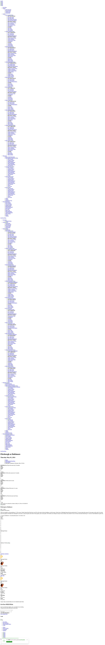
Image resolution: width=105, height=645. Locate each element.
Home (6, 460)
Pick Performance (6, 201)
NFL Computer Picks (12, 239)
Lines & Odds (8, 406)
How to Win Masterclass (10, 384)
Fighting (7, 449)
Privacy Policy (6, 628)
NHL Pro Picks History (12, 371)
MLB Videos (10, 278)
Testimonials (7, 227)
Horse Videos (10, 306)
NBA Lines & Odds (11, 343)
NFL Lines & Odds (11, 241)
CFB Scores (10, 259)
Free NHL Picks (11, 369)
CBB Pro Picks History (12, 355)
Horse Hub (10, 305)
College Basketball (9, 349)
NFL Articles (10, 247)
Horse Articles (10, 307)
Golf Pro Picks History (12, 313)
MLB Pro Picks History (12, 270)
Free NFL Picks (11, 234)
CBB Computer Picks (12, 357)
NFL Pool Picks (8, 437)
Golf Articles (10, 321)
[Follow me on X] (4, 633)
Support (4, 630)
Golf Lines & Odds (11, 316)
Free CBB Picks (11, 353)
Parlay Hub (10, 330)
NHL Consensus (11, 374)
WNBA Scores (11, 292)
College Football (8, 248)
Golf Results (10, 317)
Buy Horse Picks (11, 301)
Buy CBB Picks (11, 354)
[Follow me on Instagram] (4, 634)
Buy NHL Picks (11, 370)
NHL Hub (10, 379)
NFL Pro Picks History (12, 237)
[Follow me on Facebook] (4, 635)
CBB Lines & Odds (11, 359)
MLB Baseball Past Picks (10, 461)
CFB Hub (10, 261)
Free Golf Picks (11, 311)
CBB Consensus (11, 358)
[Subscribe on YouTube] (4, 632)
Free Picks (5, 621)
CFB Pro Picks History (12, 253)
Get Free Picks (3, 217)
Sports (4, 13)
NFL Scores (10, 242)
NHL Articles (10, 381)
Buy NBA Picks (11, 337)
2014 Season (7, 462)
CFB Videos (10, 262)
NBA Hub (10, 346)
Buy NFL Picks (11, 235)
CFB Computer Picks (12, 256)
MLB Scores (10, 275)
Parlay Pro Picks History (12, 328)
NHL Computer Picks (12, 373)
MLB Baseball (8, 264)
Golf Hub (9, 319)
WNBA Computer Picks (12, 288)
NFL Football (8, 230)
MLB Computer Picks (12, 272)
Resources (5, 155)
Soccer (9, 405)
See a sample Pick (3, 614)
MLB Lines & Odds (12, 274)
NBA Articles (10, 348)
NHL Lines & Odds (11, 376)
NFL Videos (10, 246)
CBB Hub (10, 362)
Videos (6, 430)
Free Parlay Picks (11, 325)
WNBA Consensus (11, 289)
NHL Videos (10, 380)
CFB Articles (10, 263)
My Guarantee (8, 225)
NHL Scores (10, 377)
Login (1, 1)
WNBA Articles (11, 296)
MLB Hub (10, 277)
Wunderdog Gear (8, 432)
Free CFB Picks (11, 251)
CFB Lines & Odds (11, 258)
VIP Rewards (8, 226)
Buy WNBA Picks (11, 285)
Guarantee (5, 629)
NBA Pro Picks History (12, 338)
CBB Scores (10, 360)
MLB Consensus (11, 273)
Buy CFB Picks (11, 252)
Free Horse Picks (11, 300)
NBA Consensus (11, 342)
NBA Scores (10, 344)
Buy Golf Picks (11, 312)
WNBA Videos (11, 295)
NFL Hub (10, 245)
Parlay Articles (10, 332)
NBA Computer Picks (12, 341)
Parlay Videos (10, 331)
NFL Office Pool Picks (12, 236)
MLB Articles (10, 280)
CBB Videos (10, 364)
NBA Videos (10, 347)
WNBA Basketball (9, 281)
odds (1, 575)
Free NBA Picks (11, 336)
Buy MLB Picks (11, 269)
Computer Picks (8, 395)
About (4, 8)
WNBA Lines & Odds (12, 290)
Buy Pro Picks (5, 623)
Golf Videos (10, 320)
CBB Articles (10, 365)
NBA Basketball (8, 333)
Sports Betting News (7, 624)
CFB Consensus (11, 257)
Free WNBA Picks (11, 284)
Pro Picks (5, 7)
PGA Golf (7, 308)
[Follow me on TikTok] (4, 636)
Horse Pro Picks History (12, 302)
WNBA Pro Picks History (13, 286)
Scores (6, 418)
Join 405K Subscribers (5, 612)
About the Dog (8, 224)
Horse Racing (8, 297)
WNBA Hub (10, 294)
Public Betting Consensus (10, 385)
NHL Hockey (8, 366)
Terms (4, 627)
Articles (6, 431)
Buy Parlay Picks (11, 326)
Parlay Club (7, 322)
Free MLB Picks (11, 268)
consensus (2, 553)
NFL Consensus (11, 240)
